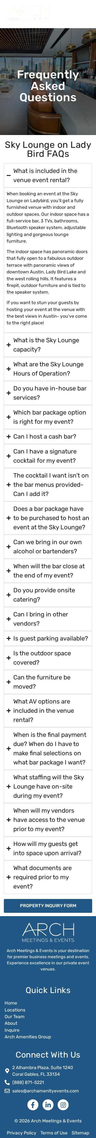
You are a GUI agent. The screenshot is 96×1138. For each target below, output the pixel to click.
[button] (83, 13)
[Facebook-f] (32, 1104)
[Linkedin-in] (48, 1104)
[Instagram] (63, 1104)
